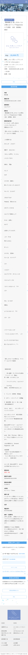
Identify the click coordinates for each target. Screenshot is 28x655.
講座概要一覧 (4, 639)
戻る (14, 81)
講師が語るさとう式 (18, 633)
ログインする (14, 567)
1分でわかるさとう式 (18, 631)
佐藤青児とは (4, 627)
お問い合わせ (16, 645)
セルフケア (8, 106)
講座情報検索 (16, 639)
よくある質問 (4, 645)
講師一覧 (3, 635)
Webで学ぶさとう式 (6, 633)
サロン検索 (4, 643)
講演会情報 (4, 631)
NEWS (15, 623)
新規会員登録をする (14, 590)
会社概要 (15, 643)
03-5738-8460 (8, 510)
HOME (3, 623)
